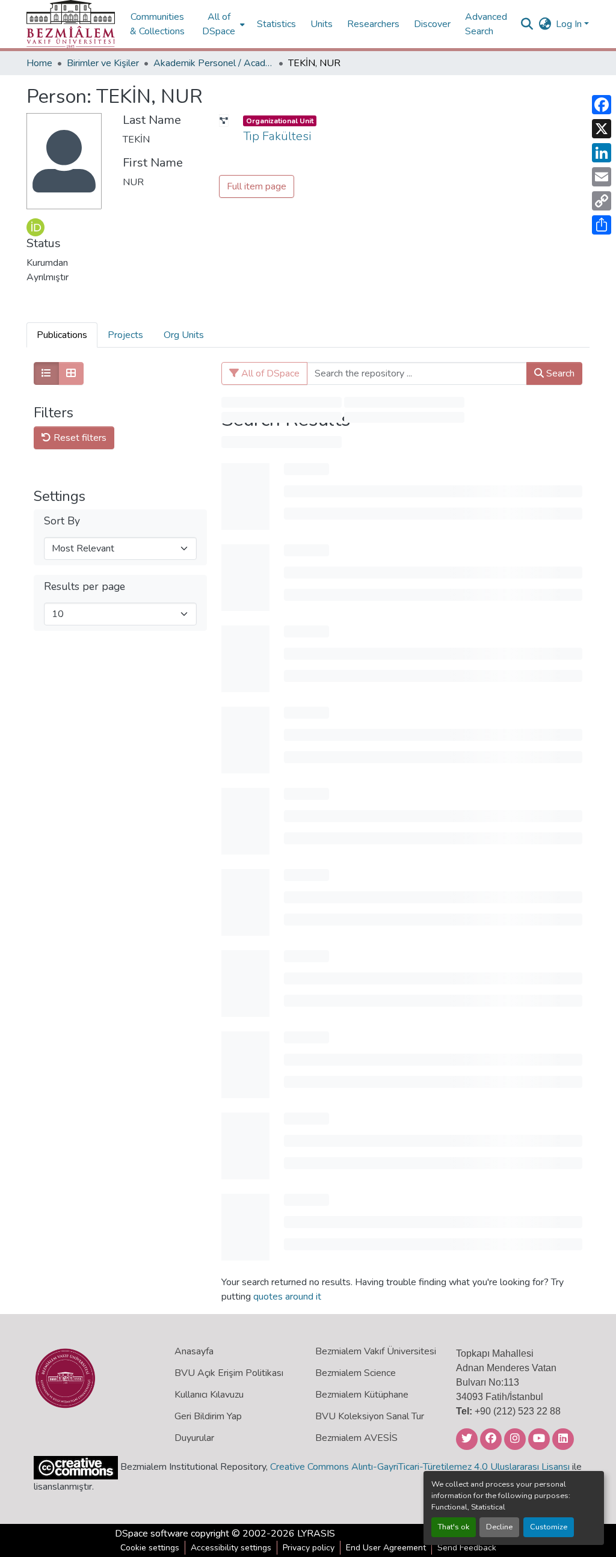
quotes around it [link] (287, 1296)
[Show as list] (46, 373)
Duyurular (194, 1438)
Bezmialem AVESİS (356, 1438)
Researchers (373, 24)
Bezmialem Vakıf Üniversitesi (375, 1351)
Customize (548, 1527)
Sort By (62, 521)
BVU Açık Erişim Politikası (228, 1373)
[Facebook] (602, 105)
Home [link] (39, 63)
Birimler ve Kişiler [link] (103, 63)
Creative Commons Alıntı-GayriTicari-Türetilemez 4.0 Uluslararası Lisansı (420, 1466)
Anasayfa (194, 1351)
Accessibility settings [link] (231, 1547)
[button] (70, 24)
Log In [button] (570, 24)
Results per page (84, 586)
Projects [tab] (125, 335)
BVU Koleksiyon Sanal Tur (369, 1416)
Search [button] (559, 373)
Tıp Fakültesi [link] (277, 136)
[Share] (602, 225)
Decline (499, 1527)
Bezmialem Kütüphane (361, 1394)
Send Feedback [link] (466, 1547)
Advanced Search (486, 24)
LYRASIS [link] (316, 1533)
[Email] (602, 177)
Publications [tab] (62, 335)
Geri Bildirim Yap (208, 1416)
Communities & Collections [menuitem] (157, 24)
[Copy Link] (602, 201)
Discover (432, 24)
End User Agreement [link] (386, 1547)
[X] (602, 129)
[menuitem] (222, 24)
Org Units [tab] (184, 335)
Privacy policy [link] (308, 1547)
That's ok (453, 1527)
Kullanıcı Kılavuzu (209, 1394)
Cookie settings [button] (149, 1547)
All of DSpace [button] (218, 24)
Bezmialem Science (355, 1373)
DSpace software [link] (151, 1533)
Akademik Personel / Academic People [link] (213, 63)
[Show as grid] (71, 373)
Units (321, 24)
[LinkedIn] (602, 153)
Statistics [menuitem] (276, 24)
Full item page (256, 186)
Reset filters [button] (78, 437)
